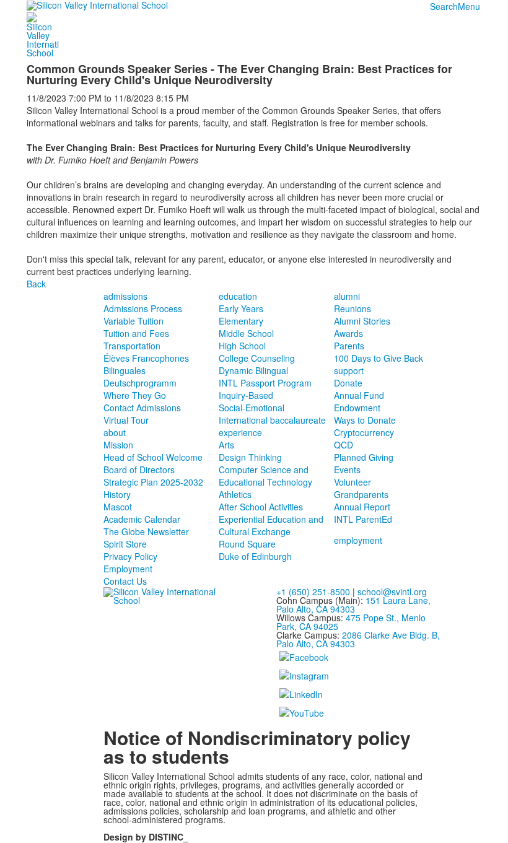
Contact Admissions (142, 407)
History (117, 494)
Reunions (352, 308)
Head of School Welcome (153, 457)
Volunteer (352, 482)
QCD (343, 445)
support (349, 370)
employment (358, 540)
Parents (349, 345)
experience (240, 432)
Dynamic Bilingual (253, 370)
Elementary (241, 321)
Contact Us (125, 581)
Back (36, 283)
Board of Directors (139, 469)
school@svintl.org (392, 591)
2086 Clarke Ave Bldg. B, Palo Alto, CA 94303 (358, 639)
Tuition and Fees (136, 333)
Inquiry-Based (246, 395)
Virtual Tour (126, 420)
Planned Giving (363, 457)
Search (444, 6)
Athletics (235, 494)
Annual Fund (359, 395)
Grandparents (361, 494)
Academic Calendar (141, 519)
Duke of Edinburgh (255, 556)
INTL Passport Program (265, 383)
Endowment (357, 407)
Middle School (246, 333)
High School (242, 345)
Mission (118, 445)
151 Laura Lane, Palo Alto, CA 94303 (353, 604)
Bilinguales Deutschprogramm (140, 376)
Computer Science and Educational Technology (265, 475)
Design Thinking (250, 457)
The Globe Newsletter (146, 531)
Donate (348, 383)
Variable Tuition (133, 321)
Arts (226, 445)
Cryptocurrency (364, 432)
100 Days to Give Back (378, 358)
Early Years (241, 308)
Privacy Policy (130, 556)
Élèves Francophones (146, 358)
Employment (127, 568)
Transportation (131, 345)
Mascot (117, 506)
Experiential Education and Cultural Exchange (271, 525)
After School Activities (261, 506)
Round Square (247, 544)
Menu (469, 6)
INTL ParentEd (363, 519)
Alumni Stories (362, 321)
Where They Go (134, 395)
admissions (125, 296)
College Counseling (257, 358)
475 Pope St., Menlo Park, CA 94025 (351, 621)
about (114, 432)
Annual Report (362, 506)
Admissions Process (142, 308)
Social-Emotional (251, 407)
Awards (348, 333)
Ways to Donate (365, 420)
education (238, 296)
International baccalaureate (272, 420)
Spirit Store (125, 544)
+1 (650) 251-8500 (313, 591)
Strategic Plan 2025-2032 (153, 482)
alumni (347, 296)
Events (347, 469)
